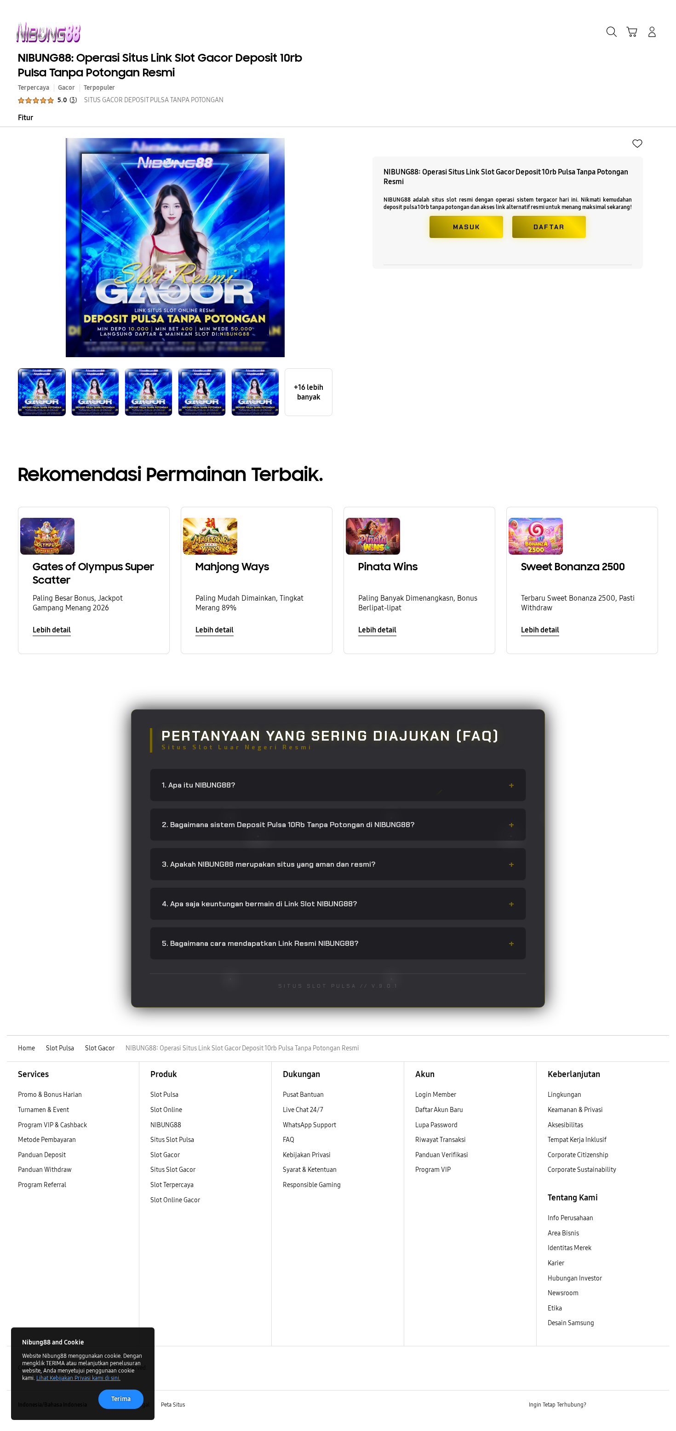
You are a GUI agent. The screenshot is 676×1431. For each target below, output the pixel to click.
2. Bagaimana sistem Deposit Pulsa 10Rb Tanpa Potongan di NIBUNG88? (338, 824)
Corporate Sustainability (583, 1170)
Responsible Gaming (312, 1185)
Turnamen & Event (43, 1110)
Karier (556, 1263)
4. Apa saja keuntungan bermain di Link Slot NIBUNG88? (338, 903)
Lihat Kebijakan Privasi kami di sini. (78, 1378)
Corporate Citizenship (579, 1155)
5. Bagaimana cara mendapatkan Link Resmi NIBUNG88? (338, 943)
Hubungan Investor (575, 1278)
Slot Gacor (165, 1155)
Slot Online (166, 1110)
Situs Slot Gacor (172, 1170)
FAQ (288, 1140)
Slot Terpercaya (172, 1185)
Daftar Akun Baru (439, 1110)
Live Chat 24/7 (303, 1110)
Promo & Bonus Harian (50, 1095)
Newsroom (564, 1293)
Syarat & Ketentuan (310, 1170)
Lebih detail (52, 630)
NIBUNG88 (165, 1125)
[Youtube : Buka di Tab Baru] (652, 1405)
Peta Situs (173, 1405)
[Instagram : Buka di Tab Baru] (634, 1405)
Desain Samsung (572, 1323)
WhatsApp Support (309, 1125)
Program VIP (433, 1170)
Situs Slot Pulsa (172, 1140)
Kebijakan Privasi (307, 1155)
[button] (632, 31)
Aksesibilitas (565, 1125)
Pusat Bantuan (303, 1095)
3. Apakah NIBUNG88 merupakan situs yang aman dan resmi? (338, 864)
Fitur (25, 117)
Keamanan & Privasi (575, 1110)
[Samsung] (48, 32)
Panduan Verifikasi (441, 1155)
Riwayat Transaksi (440, 1140)
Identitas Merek (569, 1248)
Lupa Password (436, 1125)
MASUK (466, 227)
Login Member (435, 1095)
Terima (121, 1399)
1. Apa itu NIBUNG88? (338, 785)
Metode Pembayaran (47, 1140)
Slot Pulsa (164, 1095)
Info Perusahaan (570, 1218)
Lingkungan (564, 1095)
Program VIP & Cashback (52, 1125)
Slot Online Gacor (175, 1200)
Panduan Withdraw (45, 1170)
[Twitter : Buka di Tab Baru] (616, 1405)
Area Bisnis (563, 1233)
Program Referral (42, 1185)
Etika (555, 1308)
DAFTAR (549, 227)
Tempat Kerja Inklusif (577, 1140)
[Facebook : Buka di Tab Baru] (598, 1405)
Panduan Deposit (42, 1155)
